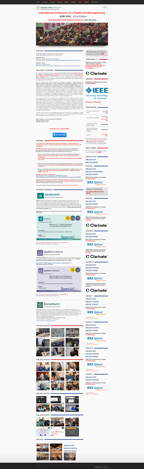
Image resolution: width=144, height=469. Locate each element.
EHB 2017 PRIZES (92, 304)
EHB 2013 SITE (91, 351)
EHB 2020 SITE (91, 234)
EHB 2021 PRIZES (92, 204)
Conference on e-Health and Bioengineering (68, 44)
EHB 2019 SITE (69, 446)
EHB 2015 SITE (91, 325)
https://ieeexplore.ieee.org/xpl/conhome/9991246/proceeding (51, 175)
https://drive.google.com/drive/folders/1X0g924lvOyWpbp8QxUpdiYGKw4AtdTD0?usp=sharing (58, 60)
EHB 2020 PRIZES (92, 237)
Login (105, 6)
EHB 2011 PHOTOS (92, 380)
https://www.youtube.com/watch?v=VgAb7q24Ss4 (47, 59)
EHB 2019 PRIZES (70, 451)
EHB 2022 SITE (91, 169)
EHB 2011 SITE (91, 377)
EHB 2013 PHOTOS (92, 354)
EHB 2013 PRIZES (92, 357)
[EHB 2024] (49, 8)
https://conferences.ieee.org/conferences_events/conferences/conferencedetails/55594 (58, 177)
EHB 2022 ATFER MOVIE (94, 172)
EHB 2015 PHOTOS (92, 328)
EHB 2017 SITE (91, 299)
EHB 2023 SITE (91, 160)
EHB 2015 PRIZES (92, 330)
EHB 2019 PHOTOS (70, 448)
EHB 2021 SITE (91, 201)
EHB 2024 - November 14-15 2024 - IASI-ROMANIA (47, 44)
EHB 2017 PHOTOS (92, 302)
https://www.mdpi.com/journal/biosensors (46, 320)
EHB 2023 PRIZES (92, 162)
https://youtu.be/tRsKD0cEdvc (43, 64)
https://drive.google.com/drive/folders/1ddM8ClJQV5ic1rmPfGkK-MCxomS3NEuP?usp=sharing (58, 65)
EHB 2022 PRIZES (92, 174)
